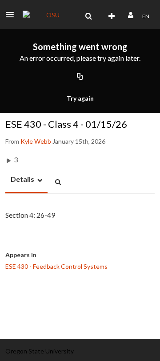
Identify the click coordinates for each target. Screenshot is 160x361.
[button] (12, 14)
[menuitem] (88, 16)
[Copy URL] (80, 77)
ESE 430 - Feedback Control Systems (56, 266)
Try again (80, 98)
